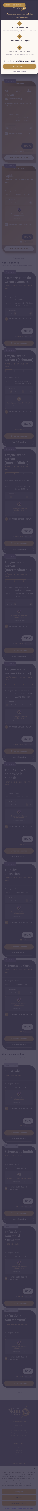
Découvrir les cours (19, 66)
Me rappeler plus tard (19, 71)
